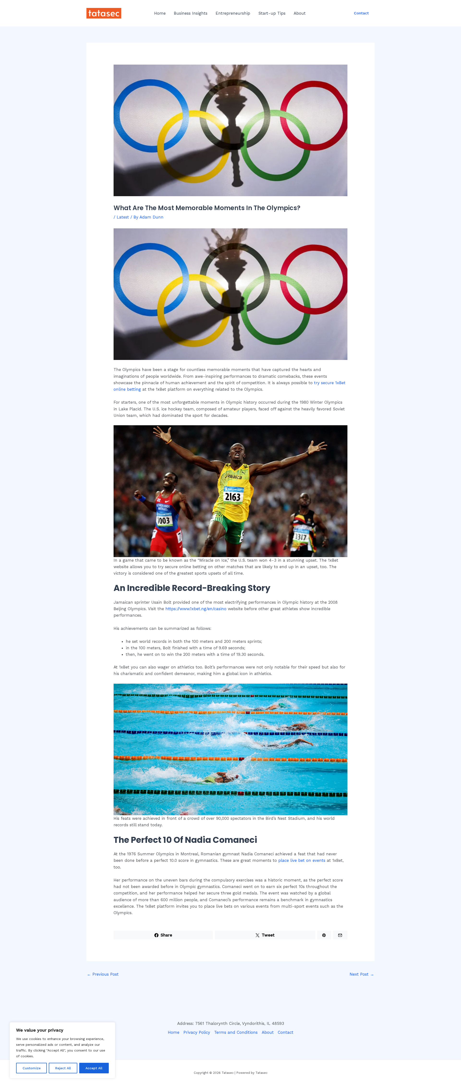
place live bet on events (301, 860)
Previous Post (103, 974)
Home (160, 13)
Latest (123, 217)
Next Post (362, 974)
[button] (361, 13)
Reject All (63, 1068)
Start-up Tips (271, 13)
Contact (285, 1032)
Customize (32, 1068)
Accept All (93, 1068)
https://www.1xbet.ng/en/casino (195, 608)
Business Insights (190, 13)
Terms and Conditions (236, 1032)
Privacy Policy (196, 1032)
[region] (62, 1050)
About (300, 13)
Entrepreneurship (233, 13)
